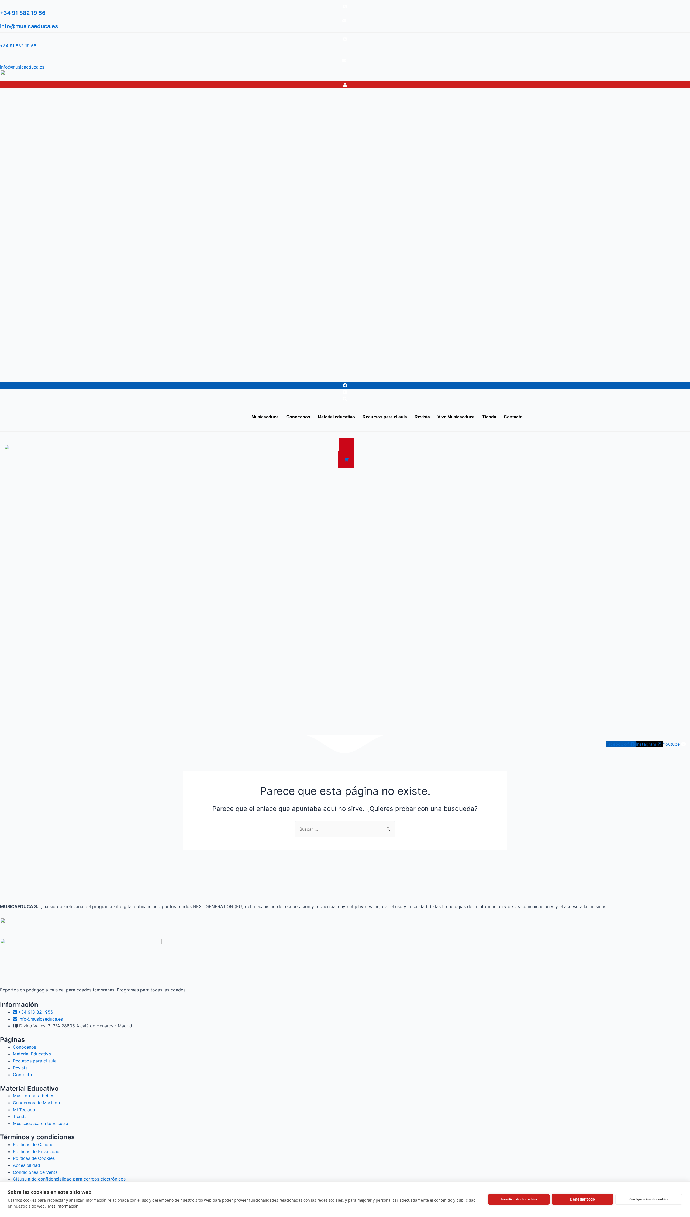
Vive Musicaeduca (216, 375)
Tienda (251, 375)
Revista (180, 375)
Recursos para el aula (141, 375)
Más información (63, 1206)
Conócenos (53, 375)
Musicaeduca (18, 375)
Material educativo (92, 375)
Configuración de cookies (648, 1199)
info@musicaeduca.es (29, 26)
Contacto (277, 375)
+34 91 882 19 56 (23, 13)
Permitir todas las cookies (519, 1199)
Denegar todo (582, 1199)
